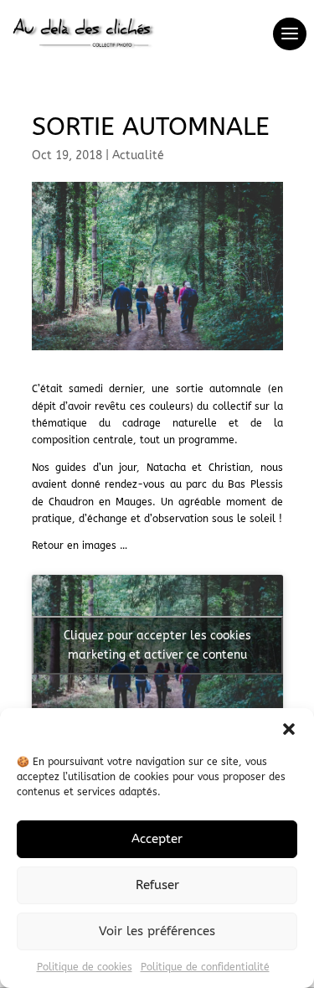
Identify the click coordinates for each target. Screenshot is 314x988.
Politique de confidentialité (205, 967)
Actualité (138, 155)
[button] (289, 729)
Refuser (157, 884)
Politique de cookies (84, 967)
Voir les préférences (157, 931)
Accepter (157, 838)
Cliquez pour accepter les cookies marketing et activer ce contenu (157, 645)
